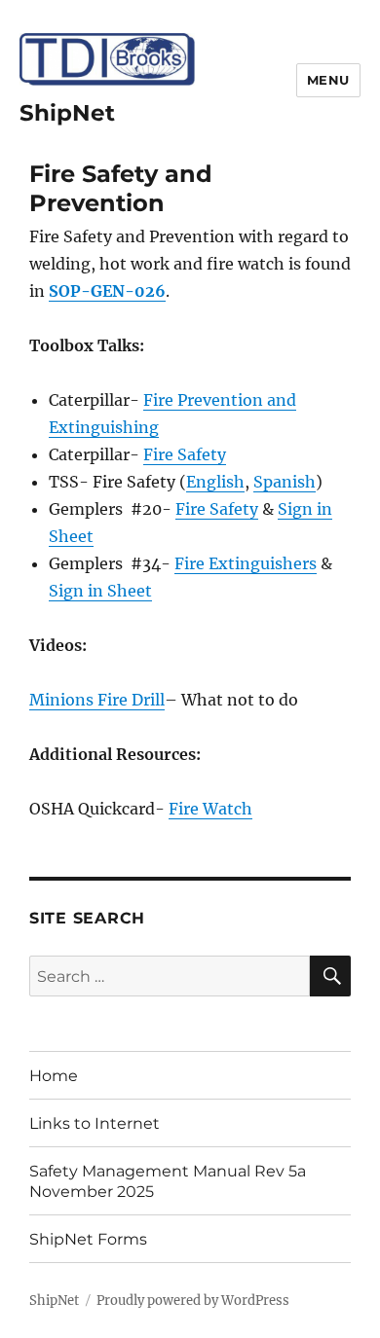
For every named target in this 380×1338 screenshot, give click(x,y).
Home (53, 1076)
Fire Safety (184, 454)
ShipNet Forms (88, 1239)
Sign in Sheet (100, 590)
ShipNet (67, 113)
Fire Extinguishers (245, 563)
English (215, 481)
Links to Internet (94, 1123)
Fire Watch (210, 808)
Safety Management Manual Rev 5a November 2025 (167, 1181)
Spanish (284, 481)
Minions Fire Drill (97, 699)
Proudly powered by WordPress (192, 1300)
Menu (328, 80)
